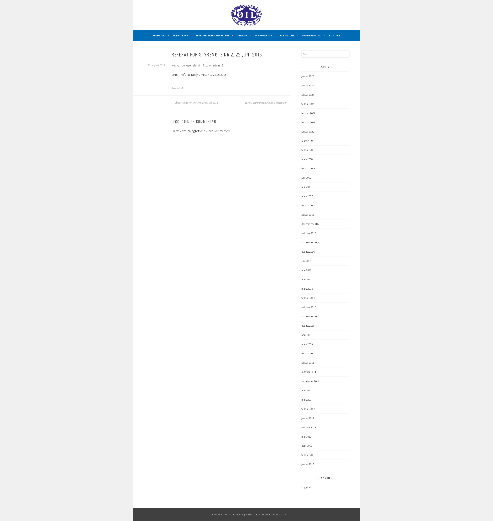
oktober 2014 (308, 372)
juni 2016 (306, 261)
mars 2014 (307, 399)
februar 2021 (308, 122)
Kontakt (334, 35)
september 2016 (310, 242)
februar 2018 (308, 168)
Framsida (159, 35)
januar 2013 (307, 464)
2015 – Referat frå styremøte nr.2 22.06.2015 (199, 74)
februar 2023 (308, 104)
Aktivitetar (180, 35)
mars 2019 (307, 141)
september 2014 (310, 381)
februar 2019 (308, 150)
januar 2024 (307, 94)
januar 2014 (307, 418)
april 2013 (306, 445)
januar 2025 (307, 85)
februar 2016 (308, 298)
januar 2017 (307, 214)
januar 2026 (307, 76)
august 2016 (308, 251)
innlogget (193, 131)
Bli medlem (287, 35)
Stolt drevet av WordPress (224, 514)
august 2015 (308, 325)
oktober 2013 (308, 427)
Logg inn (306, 487)
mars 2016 (307, 288)
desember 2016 (310, 224)
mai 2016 (306, 270)
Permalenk (177, 88)
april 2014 (306, 390)
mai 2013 (306, 436)
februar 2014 (308, 409)
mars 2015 (307, 344)
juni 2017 (306, 177)
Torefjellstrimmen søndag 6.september (266, 103)
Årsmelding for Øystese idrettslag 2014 (196, 103)
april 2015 (306, 335)
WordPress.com (276, 514)
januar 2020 (307, 131)
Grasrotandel (311, 35)
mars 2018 (307, 159)
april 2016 (306, 279)
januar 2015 (307, 362)
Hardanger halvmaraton (212, 35)
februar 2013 (308, 455)
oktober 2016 (308, 233)
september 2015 (310, 316)
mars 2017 (307, 196)
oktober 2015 (308, 307)
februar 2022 (308, 113)
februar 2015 (308, 353)
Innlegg (242, 35)
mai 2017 (306, 187)
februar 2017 (308, 205)
